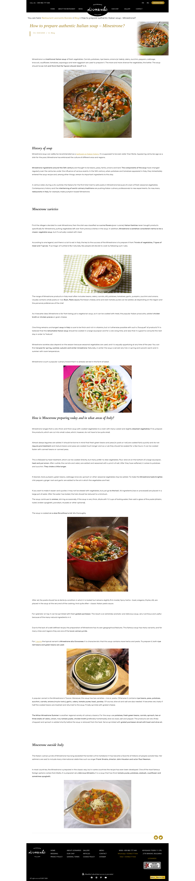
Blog (53, 33)
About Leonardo (74, 850)
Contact (139, 9)
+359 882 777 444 (43, 3)
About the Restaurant (66, 9)
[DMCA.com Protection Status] (157, 877)
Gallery (127, 9)
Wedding (54, 853)
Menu (81, 9)
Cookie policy (89, 857)
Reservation (158, 3)
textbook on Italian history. (87, 154)
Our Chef (115, 9)
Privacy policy (57, 857)
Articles (86, 853)
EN (143, 3)
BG (148, 3)
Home (52, 9)
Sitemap (102, 857)
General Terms (73, 857)
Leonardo (152, 858)
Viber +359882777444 (128, 857)
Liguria (38, 641)
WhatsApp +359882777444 (128, 853)
